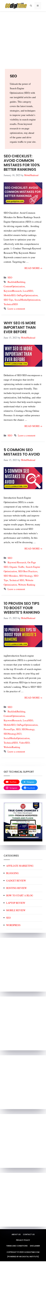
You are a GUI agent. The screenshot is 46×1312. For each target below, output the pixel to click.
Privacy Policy (23, 1240)
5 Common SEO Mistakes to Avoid (22, 452)
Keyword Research (17, 562)
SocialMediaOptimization (27, 299)
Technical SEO (16, 580)
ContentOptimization (14, 286)
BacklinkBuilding (16, 282)
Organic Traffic (17, 566)
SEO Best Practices (27, 571)
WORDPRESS (13, 925)
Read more (32, 268)
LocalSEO (28, 290)
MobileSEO (9, 295)
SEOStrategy (28, 729)
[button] (31, 5)
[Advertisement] (23, 37)
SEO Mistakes (11, 575)
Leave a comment (16, 308)
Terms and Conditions (16, 1246)
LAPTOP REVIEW (15, 902)
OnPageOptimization (27, 295)
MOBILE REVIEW (16, 910)
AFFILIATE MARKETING (19, 865)
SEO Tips (8, 299)
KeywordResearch (13, 290)
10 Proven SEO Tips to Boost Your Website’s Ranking (22, 608)
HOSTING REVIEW (16, 888)
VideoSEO (24, 742)
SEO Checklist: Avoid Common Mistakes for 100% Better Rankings (22, 162)
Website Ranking (26, 584)
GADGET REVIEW (16, 880)
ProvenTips (9, 729)
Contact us (28, 1234)
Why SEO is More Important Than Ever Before (20, 327)
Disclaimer (35, 1246)
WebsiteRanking (12, 747)
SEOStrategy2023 (12, 733)
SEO (10, 277)
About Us (16, 1234)
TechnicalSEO (11, 304)
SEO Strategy (26, 575)
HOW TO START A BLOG (19, 895)
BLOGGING (12, 873)
